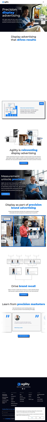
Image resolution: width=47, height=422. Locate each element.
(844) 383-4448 (40, 401)
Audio (12, 394)
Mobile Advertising (14, 403)
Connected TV (13, 396)
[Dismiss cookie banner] (43, 409)
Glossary (21, 396)
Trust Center (22, 401)
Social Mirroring (13, 405)
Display (12, 398)
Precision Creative (5, 400)
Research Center (22, 397)
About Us (30, 394)
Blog (20, 394)
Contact (30, 396)
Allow (32, 417)
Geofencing (13, 401)
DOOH (12, 399)
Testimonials (22, 399)
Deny (40, 417)
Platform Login (31, 399)
